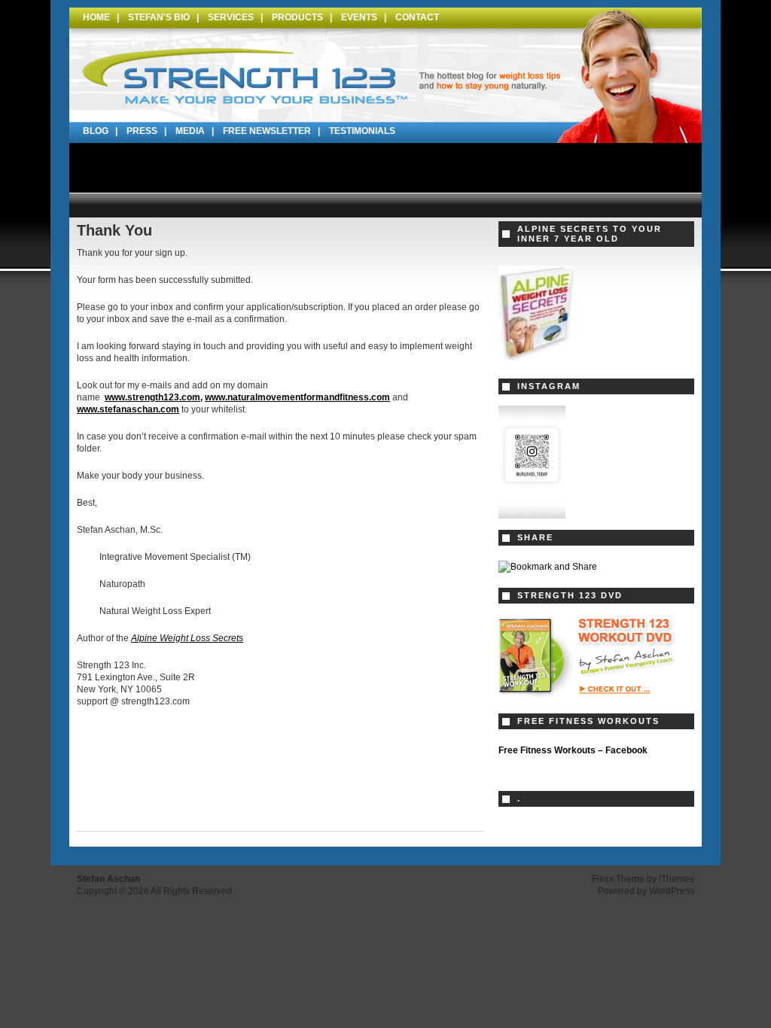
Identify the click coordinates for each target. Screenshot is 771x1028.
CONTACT (417, 17)
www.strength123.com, (154, 397)
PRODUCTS (297, 17)
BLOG (95, 131)
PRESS (141, 131)
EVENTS (359, 17)
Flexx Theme (618, 879)
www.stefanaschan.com (128, 409)
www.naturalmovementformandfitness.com (297, 397)
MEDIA (190, 131)
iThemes (676, 879)
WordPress (671, 891)
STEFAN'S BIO (159, 17)
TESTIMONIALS (362, 131)
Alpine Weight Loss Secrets (187, 638)
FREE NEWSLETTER (267, 131)
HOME (96, 17)
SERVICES (231, 17)
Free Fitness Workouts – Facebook (573, 750)
